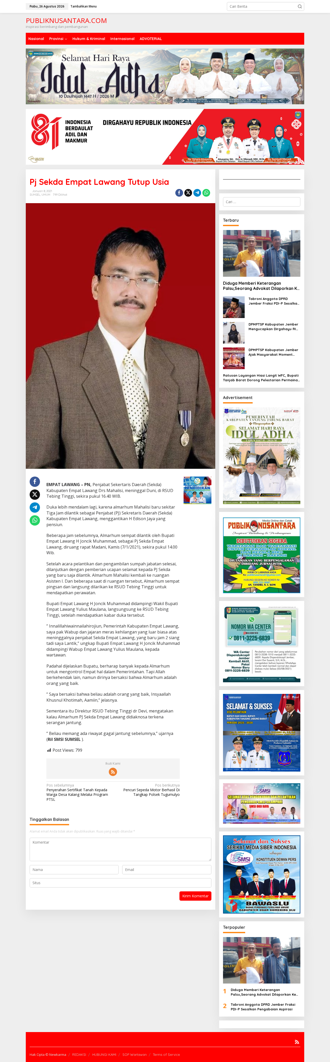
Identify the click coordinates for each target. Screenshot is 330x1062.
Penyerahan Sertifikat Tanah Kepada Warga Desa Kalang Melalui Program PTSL (77, 792)
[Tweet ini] (188, 193)
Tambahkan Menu (83, 6)
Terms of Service (166, 1054)
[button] (299, 6)
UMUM (46, 194)
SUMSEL (35, 194)
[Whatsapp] (206, 193)
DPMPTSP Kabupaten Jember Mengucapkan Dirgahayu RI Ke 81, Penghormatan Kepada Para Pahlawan (274, 326)
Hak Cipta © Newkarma (48, 1054)
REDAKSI (79, 1054)
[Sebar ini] (179, 193)
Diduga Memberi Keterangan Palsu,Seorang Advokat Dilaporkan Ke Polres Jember (261, 286)
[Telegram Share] (197, 193)
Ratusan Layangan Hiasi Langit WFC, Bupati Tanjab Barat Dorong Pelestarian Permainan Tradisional (261, 377)
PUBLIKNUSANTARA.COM (66, 20)
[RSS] (113, 772)
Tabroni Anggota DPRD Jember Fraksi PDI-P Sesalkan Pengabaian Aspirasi (274, 301)
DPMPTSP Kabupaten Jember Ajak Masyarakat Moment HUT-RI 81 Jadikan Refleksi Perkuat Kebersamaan (273, 352)
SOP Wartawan (134, 1054)
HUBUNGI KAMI (104, 1054)
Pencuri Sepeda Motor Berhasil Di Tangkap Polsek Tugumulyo (151, 790)
